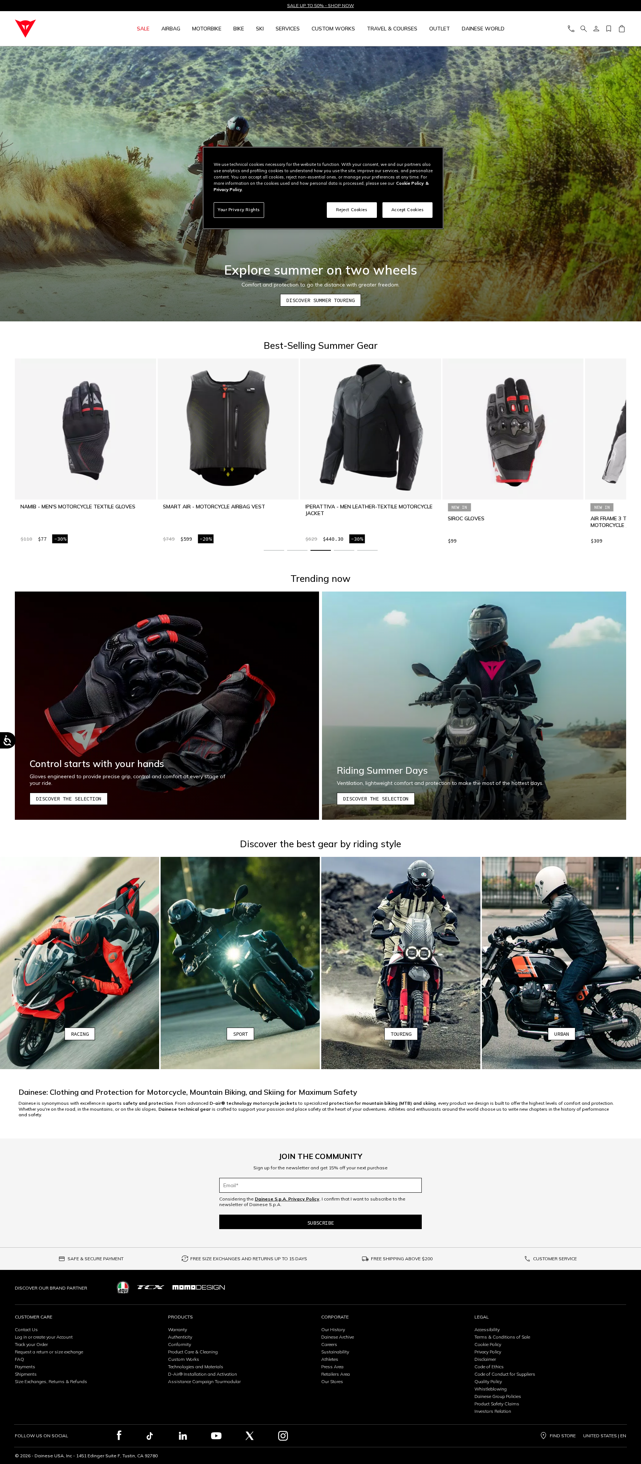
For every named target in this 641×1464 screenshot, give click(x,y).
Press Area (332, 1366)
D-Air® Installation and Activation (202, 1374)
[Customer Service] (570, 29)
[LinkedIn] (182, 1435)
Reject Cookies (352, 209)
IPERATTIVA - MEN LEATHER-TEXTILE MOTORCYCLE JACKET (226, 510)
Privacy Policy (487, 1352)
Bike (238, 28)
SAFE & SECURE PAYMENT (96, 1258)
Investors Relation (492, 1411)
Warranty (177, 1329)
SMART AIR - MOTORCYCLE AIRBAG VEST (71, 506)
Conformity (179, 1344)
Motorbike (206, 28)
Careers (329, 1344)
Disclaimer (485, 1359)
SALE (143, 28)
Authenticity (180, 1337)
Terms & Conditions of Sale (502, 1337)
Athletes (329, 1359)
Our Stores (332, 1381)
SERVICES (288, 28)
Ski (260, 28)
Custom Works (183, 1359)
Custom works (333, 28)
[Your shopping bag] (621, 29)
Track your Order (31, 1344)
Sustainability (335, 1352)
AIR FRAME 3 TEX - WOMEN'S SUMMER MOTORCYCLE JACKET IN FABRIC (495, 521)
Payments (25, 1366)
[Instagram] (283, 1435)
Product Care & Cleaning (193, 1352)
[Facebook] (119, 1435)
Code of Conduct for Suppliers (504, 1374)
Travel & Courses (392, 28)
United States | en (604, 1436)
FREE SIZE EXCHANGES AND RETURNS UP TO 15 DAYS (248, 1258)
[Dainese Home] (53, 28)
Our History (333, 1329)
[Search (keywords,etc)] (583, 29)
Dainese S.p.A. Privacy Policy (287, 1199)
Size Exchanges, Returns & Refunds (51, 1381)
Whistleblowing (490, 1389)
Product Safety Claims (496, 1403)
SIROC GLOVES (323, 518)
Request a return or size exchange (49, 1352)
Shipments (26, 1374)
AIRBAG (170, 28)
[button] (274, 550)
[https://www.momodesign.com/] (198, 1287)
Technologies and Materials (195, 1366)
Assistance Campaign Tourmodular (204, 1381)
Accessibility (487, 1329)
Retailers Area (335, 1374)
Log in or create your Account (44, 1337)
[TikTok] (149, 1435)
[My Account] (596, 29)
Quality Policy (488, 1381)
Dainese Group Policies (497, 1396)
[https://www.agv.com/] (123, 1287)
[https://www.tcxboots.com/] (151, 1287)
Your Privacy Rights (239, 209)
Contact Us (26, 1329)
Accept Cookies (407, 209)
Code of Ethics (489, 1366)
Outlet (439, 28)
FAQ (19, 1359)
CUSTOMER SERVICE (555, 1258)
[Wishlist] (608, 29)
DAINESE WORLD (483, 28)
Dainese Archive (337, 1337)
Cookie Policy (487, 1344)
